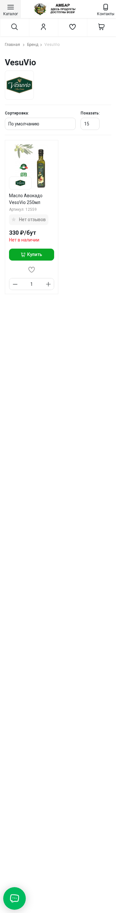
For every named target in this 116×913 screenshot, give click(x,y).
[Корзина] (101, 27)
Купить (34, 254)
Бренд (32, 44)
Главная (13, 44)
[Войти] (43, 27)
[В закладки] (31, 269)
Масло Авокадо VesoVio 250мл (26, 199)
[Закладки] (72, 27)
